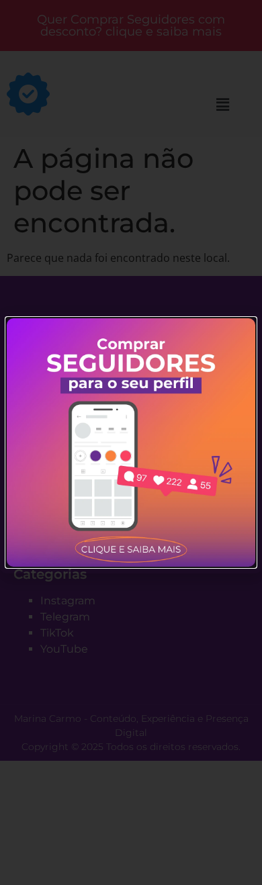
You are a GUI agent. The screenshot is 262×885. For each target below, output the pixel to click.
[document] (131, 442)
